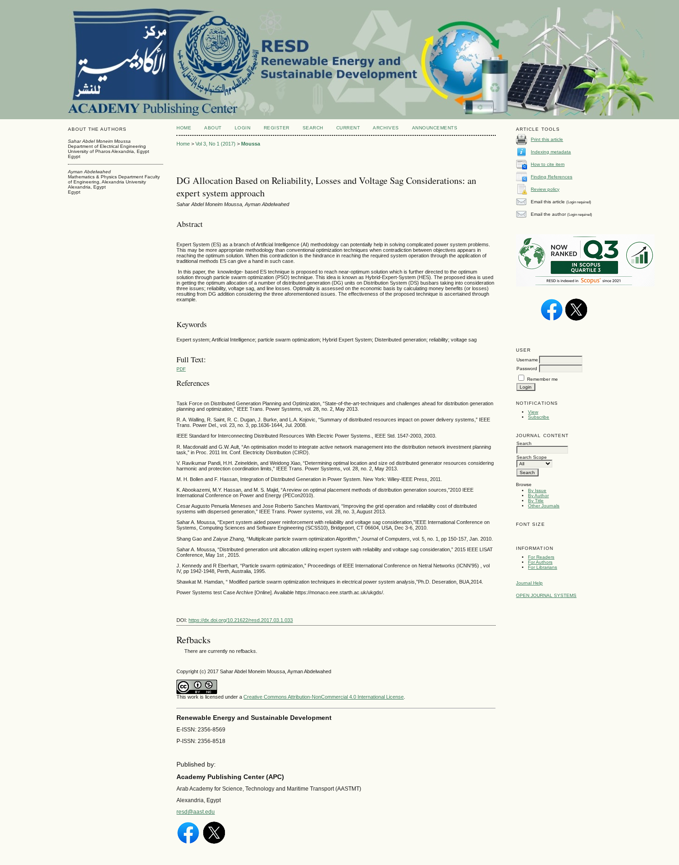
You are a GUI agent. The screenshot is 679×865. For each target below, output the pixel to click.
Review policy (545, 189)
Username (527, 359)
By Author (538, 495)
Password (526, 368)
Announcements (435, 127)
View (533, 411)
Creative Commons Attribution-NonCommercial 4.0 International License (323, 697)
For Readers (541, 557)
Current (348, 127)
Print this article (547, 139)
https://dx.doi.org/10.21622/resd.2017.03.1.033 (240, 620)
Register (277, 127)
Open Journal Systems (546, 595)
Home (183, 127)
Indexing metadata (551, 151)
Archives (386, 127)
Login (243, 127)
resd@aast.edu (195, 812)
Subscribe (538, 417)
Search (313, 127)
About (213, 127)
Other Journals (543, 505)
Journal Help (529, 582)
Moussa (250, 143)
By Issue (537, 490)
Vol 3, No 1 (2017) (215, 143)
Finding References (551, 176)
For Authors (540, 562)
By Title (536, 500)
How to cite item (547, 164)
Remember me (542, 379)
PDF (181, 369)
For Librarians (542, 567)
